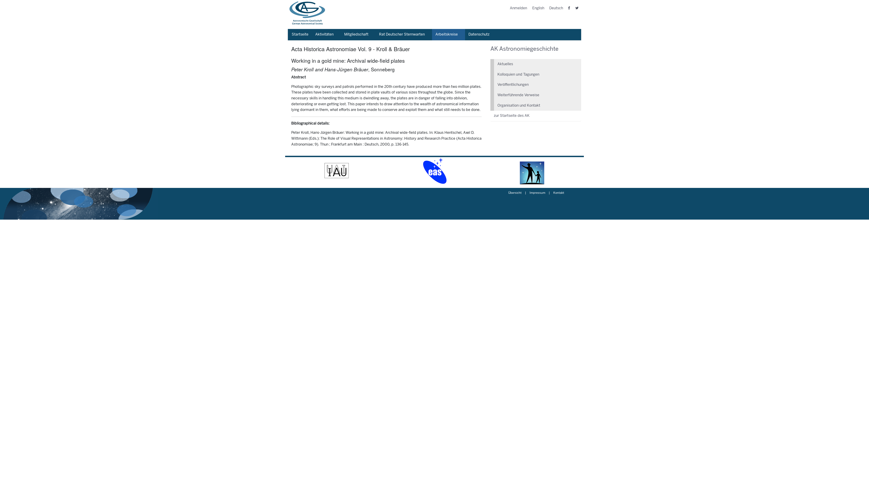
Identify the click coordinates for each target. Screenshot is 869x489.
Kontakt (558, 193)
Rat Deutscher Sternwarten (402, 34)
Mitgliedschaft (356, 34)
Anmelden (518, 8)
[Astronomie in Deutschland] (532, 170)
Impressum (537, 193)
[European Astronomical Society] (434, 170)
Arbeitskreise (446, 34)
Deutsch (556, 8)
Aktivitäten (324, 34)
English (538, 8)
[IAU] (337, 170)
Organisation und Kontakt (518, 105)
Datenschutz (478, 34)
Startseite (300, 34)
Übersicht (515, 193)
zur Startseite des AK (512, 115)
